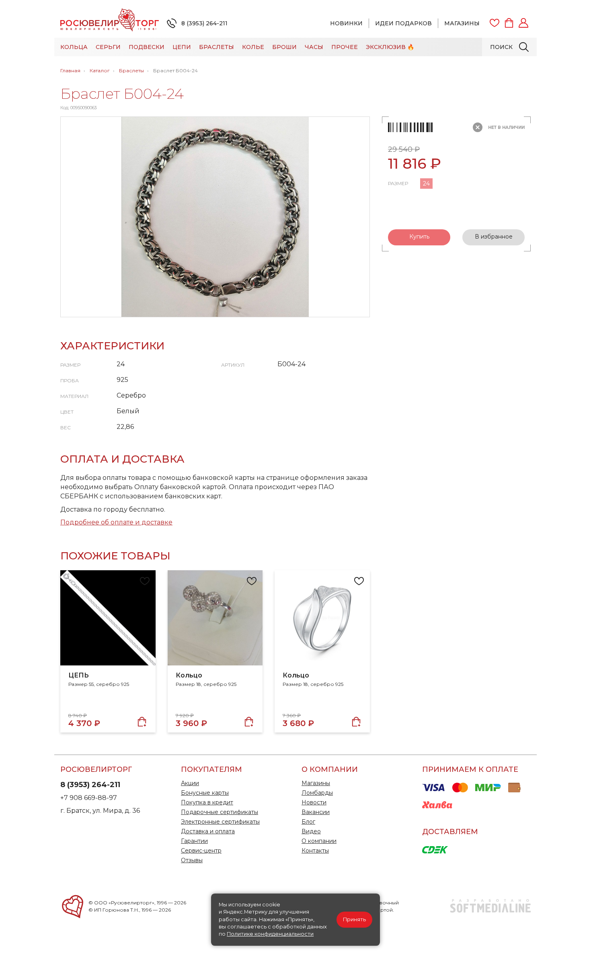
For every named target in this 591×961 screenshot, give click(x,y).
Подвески (146, 47)
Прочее (344, 47)
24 (426, 183)
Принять (354, 919)
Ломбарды (317, 792)
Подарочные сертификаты (219, 812)
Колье (253, 47)
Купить (419, 236)
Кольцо (189, 675)
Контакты (315, 850)
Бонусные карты (205, 792)
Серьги (108, 47)
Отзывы (192, 860)
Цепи (181, 47)
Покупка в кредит (207, 802)
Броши (284, 47)
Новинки (346, 23)
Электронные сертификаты (220, 821)
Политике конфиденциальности (270, 934)
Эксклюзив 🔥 (390, 47)
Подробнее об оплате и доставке (116, 522)
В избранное (494, 236)
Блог (308, 821)
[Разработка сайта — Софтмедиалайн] (490, 911)
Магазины (462, 23)
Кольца (74, 47)
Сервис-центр (201, 850)
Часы (314, 47)
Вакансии (316, 812)
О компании (319, 841)
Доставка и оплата (208, 831)
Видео (311, 831)
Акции (190, 783)
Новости (314, 802)
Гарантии (194, 841)
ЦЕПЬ (78, 675)
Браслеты (216, 47)
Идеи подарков (403, 23)
